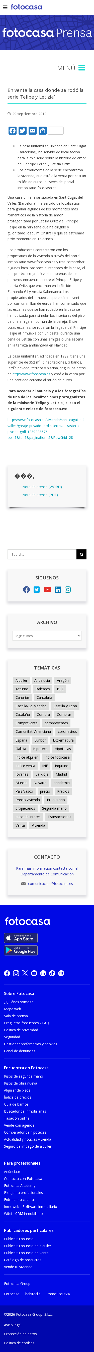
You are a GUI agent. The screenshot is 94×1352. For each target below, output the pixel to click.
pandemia (62, 782)
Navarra (40, 782)
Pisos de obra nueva (20, 1083)
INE (45, 765)
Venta (20, 825)
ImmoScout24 (58, 1293)
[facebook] (7, 973)
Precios (63, 791)
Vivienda (38, 825)
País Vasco (24, 791)
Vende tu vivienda (18, 1266)
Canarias (23, 697)
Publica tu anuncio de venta (26, 1252)
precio (45, 791)
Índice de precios (17, 1097)
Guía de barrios (16, 1104)
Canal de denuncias (19, 1051)
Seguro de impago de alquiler (27, 1146)
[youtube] (34, 973)
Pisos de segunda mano (23, 1076)
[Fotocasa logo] (46, 922)
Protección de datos (20, 1333)
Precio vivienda (28, 799)
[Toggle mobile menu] (82, 68)
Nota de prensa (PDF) (40, 494)
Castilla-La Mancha (31, 706)
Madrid (61, 774)
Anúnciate (12, 1171)
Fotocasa (11, 1293)
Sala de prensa (16, 1015)
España (21, 740)
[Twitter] (37, 590)
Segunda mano (54, 808)
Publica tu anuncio (19, 1238)
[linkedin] (43, 973)
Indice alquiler (27, 757)
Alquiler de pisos (17, 1090)
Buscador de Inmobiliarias (25, 1111)
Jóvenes (22, 774)
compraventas (56, 723)
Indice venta (25, 765)
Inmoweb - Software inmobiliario (30, 1206)
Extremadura (63, 740)
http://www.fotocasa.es (32, 374)
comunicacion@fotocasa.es (50, 883)
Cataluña (23, 714)
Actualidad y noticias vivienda (27, 1139)
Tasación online (17, 1118)
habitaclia (33, 1293)
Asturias (22, 689)
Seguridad (12, 1037)
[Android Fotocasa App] (21, 950)
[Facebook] (26, 590)
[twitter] (25, 973)
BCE (60, 689)
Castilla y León (65, 706)
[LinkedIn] (58, 590)
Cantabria (44, 697)
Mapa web (12, 1008)
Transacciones (59, 816)
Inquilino (61, 765)
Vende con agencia (19, 1125)
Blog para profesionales (23, 1192)
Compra (43, 714)
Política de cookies (19, 1342)
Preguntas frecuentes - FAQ (26, 1023)
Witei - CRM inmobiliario (23, 1213)
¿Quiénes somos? (18, 1001)
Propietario (56, 799)
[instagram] (16, 973)
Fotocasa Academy (19, 1185)
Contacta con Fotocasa (23, 1178)
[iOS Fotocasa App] (21, 938)
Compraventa (27, 723)
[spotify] (61, 973)
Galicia (21, 748)
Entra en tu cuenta (19, 1199)
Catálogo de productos (22, 1259)
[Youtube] (47, 590)
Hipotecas (63, 748)
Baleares (43, 689)
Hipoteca (40, 748)
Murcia (21, 782)
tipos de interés (28, 816)
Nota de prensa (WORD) (42, 486)
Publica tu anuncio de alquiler (27, 1245)
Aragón (63, 680)
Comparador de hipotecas (25, 1132)
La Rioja (42, 774)
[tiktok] (52, 973)
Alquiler (21, 680)
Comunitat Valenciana (33, 731)
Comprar (64, 714)
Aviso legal (12, 1324)
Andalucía (42, 680)
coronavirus (67, 731)
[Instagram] (68, 590)
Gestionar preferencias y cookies (30, 1044)
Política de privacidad (21, 1030)
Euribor (40, 740)
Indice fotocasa (57, 757)
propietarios (25, 808)
